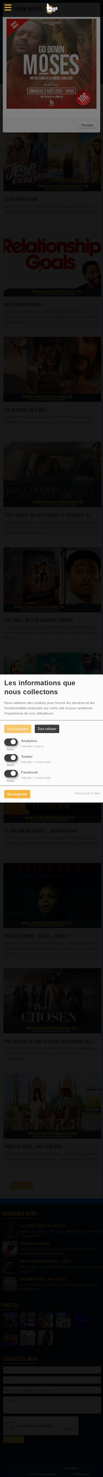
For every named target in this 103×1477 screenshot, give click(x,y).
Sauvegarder (17, 794)
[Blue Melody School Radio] (52, 8)
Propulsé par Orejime (87, 793)
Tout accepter (17, 729)
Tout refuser (47, 729)
